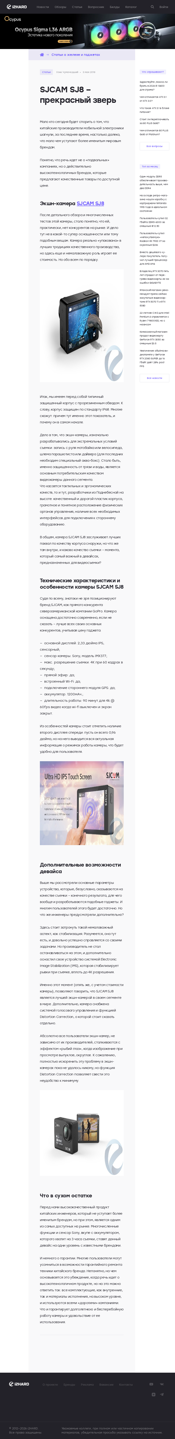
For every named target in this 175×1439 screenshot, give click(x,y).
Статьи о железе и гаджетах (75, 54)
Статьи (77, 7)
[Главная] (42, 54)
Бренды (69, 1384)
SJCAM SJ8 (90, 203)
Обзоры (60, 7)
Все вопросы (154, 146)
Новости (43, 7)
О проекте (50, 1384)
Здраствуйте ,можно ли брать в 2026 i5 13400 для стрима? (153, 85)
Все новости (154, 378)
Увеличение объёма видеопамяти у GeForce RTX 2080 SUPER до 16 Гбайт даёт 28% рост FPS (154, 358)
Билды (115, 7)
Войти (164, 7)
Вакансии (106, 1384)
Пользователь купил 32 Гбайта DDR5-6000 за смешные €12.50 (154, 222)
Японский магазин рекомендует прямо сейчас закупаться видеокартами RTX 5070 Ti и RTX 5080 (154, 298)
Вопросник (96, 7)
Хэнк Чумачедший (67, 72)
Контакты (126, 1384)
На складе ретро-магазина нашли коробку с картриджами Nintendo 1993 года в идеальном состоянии (154, 203)
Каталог (131, 7)
